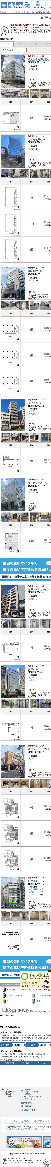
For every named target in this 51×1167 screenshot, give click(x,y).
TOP (6, 1089)
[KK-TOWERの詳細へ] (13, 299)
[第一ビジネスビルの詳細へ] (13, 511)
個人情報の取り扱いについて (36, 1097)
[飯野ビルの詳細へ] (13, 697)
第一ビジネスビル (37, 483)
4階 (31, 329)
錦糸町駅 (32, 680)
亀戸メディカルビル (38, 589)
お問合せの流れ (10, 1092)
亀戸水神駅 (33, 889)
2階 (31, 117)
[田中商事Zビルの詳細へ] (13, 909)
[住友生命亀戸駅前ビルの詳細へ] (13, 87)
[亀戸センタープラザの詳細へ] (13, 777)
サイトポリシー (30, 1099)
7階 (31, 461)
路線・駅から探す (28, 12)
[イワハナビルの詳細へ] (13, 431)
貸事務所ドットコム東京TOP (10, 12)
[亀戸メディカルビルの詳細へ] (13, 617)
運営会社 (28, 1090)
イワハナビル (35, 403)
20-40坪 (21, 44)
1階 (31, 727)
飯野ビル (33, 669)
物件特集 (28, 1103)
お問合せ (8, 1094)
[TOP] (15, 5)
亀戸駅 (31, 69)
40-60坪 (34, 44)
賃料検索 (28, 1106)
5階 (31, 197)
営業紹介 (28, 1094)
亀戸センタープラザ (38, 749)
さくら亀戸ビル (36, 139)
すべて (7, 44)
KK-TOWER (35, 271)
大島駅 (31, 895)
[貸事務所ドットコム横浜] (24, 1148)
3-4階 (31, 541)
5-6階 (31, 223)
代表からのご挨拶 (31, 1092)
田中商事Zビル (36, 881)
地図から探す (29, 1110)
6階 (31, 249)
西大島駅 (32, 414)
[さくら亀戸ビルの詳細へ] (13, 167)
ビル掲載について (11, 1096)
